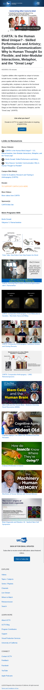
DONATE (22, 129)
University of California (9, 643)
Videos (4, 575)
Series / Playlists (7, 584)
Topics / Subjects (7, 579)
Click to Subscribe (22, 559)
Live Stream (6, 593)
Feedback (5, 660)
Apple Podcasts (7, 676)
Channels (5, 588)
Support (4, 634)
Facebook (5, 665)
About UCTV (6, 620)
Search (4, 606)
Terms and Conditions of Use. (10, 688)
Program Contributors (9, 629)
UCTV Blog (6, 625)
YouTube (5, 670)
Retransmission (7, 602)
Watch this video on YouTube (27, 28)
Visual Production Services (11, 638)
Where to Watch (7, 597)
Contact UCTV (7, 656)
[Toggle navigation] (38, 3)
